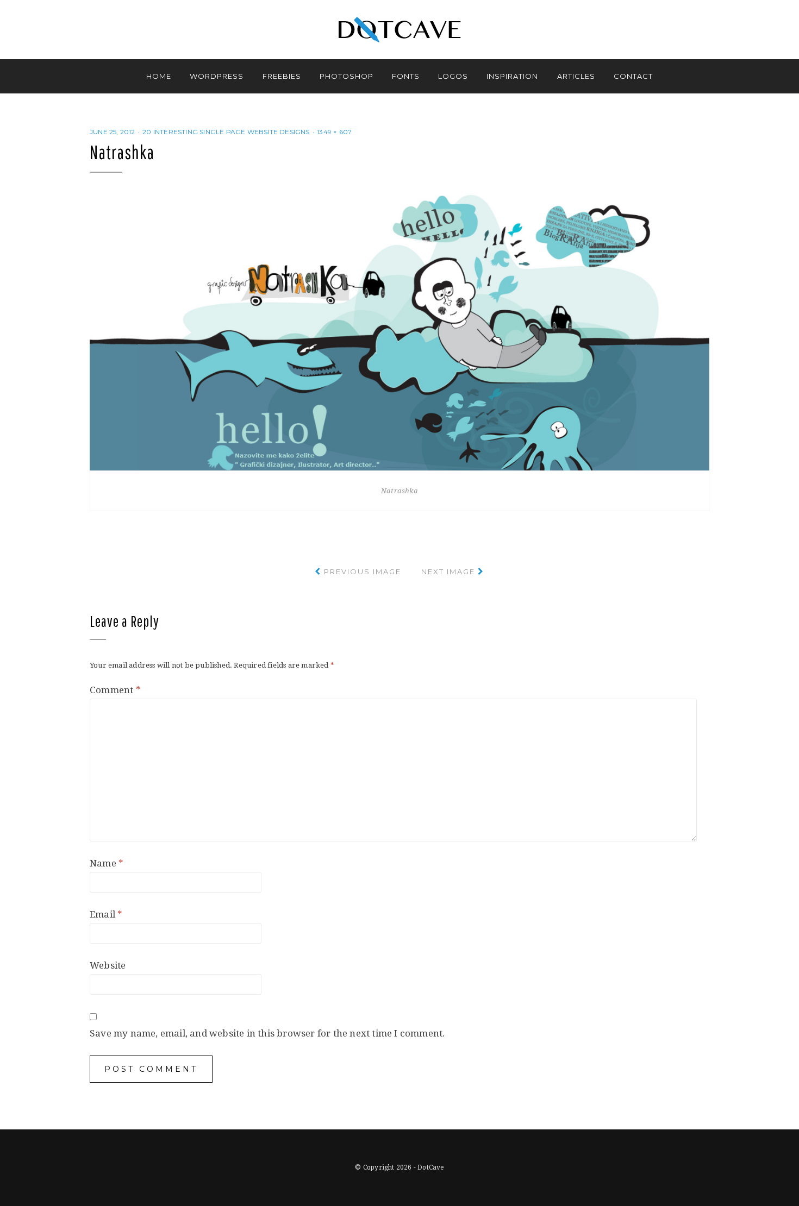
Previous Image (362, 571)
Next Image (448, 571)
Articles (576, 76)
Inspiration (512, 76)
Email (106, 914)
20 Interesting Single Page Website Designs (225, 132)
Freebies (282, 76)
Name (106, 863)
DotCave (430, 1167)
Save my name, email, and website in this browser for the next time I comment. (267, 1033)
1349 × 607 (334, 132)
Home (158, 76)
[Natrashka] (399, 330)
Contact (633, 76)
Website (108, 965)
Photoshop (346, 76)
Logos (453, 76)
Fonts (406, 76)
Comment (115, 689)
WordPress (217, 76)
